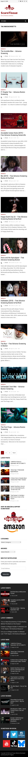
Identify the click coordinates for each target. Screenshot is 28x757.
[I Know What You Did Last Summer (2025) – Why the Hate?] (5, 700)
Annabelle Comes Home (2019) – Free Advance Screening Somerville (13, 134)
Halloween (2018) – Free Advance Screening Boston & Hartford (13, 302)
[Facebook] (19, 1)
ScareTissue (9, 13)
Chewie (6, 56)
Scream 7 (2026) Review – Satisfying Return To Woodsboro (17, 719)
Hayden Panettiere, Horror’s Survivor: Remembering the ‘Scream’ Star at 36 (17, 488)
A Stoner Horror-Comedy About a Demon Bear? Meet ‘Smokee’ (18, 478)
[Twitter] (23, 1)
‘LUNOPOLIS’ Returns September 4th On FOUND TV (17, 462)
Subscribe (6, 574)
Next (14, 453)
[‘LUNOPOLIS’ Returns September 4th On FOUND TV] (5, 462)
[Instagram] (25, 1)
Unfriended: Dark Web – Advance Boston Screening (12, 388)
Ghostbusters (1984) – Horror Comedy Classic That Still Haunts (18, 710)
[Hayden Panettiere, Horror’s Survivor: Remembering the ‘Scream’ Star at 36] (5, 486)
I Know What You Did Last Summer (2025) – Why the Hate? (17, 701)
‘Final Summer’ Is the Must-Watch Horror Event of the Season (17, 497)
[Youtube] (21, 1)
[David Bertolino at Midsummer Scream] (5, 592)
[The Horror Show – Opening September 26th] (5, 608)
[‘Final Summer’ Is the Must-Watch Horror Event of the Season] (5, 496)
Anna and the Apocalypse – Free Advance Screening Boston (12, 259)
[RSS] (26, 1)
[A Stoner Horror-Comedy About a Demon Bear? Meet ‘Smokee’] (5, 478)
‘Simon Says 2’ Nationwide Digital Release (17, 470)
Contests (3, 49)
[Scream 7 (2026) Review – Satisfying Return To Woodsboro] (5, 718)
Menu (4, 21)
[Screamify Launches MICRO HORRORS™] (5, 600)
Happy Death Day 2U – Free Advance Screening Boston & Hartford (14, 218)
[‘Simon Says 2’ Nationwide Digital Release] (5, 470)
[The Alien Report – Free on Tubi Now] (5, 686)
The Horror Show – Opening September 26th (17, 608)
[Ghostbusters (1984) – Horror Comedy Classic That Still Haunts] (5, 709)
